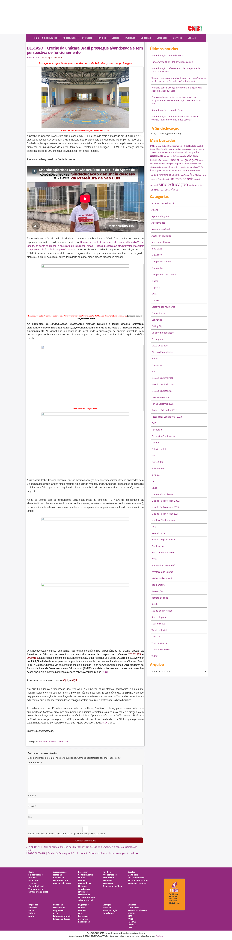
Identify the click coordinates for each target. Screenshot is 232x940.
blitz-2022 (157, 248)
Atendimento (110, 874)
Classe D (156, 280)
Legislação (83, 904)
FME (154, 423)
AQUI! (105, 672)
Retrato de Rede (136, 877)
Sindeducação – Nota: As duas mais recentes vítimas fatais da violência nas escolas (175, 118)
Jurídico (156, 474)
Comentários (63, 741)
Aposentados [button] (70, 37)
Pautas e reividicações (163, 552)
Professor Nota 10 (137, 883)
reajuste (153, 179)
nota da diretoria (186, 167)
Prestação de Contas (162, 571)
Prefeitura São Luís (137, 910)
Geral (154, 455)
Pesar (154, 558)
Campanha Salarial (162, 261)
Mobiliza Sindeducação (164, 520)
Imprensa (33, 904)
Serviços (107, 904)
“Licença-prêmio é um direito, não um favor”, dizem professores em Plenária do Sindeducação (179, 79)
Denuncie (133, 874)
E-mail (32, 806)
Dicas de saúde (160, 345)
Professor (83, 872)
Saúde (155, 604)
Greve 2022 (157, 461)
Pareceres (83, 916)
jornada (173, 164)
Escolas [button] (116, 37)
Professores (198, 174)
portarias (83, 919)
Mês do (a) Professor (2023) (166, 500)
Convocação (180, 156)
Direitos (82, 910)
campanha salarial (177, 152)
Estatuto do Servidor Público (86, 896)
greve (182, 160)
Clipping (156, 287)
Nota (154, 526)
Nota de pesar (159, 533)
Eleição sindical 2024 (162, 390)
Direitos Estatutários (162, 352)
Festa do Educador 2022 (164, 410)
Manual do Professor (108, 879)
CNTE (154, 293)
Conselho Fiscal (36, 886)
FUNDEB (132, 921)
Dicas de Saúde (60, 880)
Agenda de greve (160, 216)
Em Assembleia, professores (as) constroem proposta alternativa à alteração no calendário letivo (176, 100)
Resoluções (157, 591)
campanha (162, 152)
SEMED (131, 913)
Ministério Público (158, 167)
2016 (169, 146)
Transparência (159, 642)
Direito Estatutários (84, 882)
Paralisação (158, 546)
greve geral (191, 160)
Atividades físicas (161, 242)
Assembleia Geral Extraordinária (165, 149)
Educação (157, 364)
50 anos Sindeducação (163, 203)
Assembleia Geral (193, 145)
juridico (180, 163)
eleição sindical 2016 (162, 377)
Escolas (155, 160)
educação (192, 155)
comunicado (169, 156)
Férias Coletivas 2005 (163, 403)
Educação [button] (146, 37)
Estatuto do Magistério (59, 909)
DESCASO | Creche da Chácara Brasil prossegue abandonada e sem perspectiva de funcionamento (85, 50)
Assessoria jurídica (187, 149)
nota (176, 167)
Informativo (158, 468)
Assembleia (177, 145)
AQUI (104, 722)
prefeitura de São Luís (169, 174)
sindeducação (116, 18)
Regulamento (159, 584)
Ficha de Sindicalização (110, 909)
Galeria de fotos (160, 449)
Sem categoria (159, 617)
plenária (161, 170)
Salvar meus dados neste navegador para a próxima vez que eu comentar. (67, 833)
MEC (130, 916)
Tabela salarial (159, 630)
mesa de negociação (193, 164)
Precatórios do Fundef (163, 565)
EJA (153, 371)
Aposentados (158, 222)
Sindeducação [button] (50, 37)
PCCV (55, 913)
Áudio (31, 916)
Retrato (166, 179)
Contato (191, 37)
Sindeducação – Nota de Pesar (168, 55)
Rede (160, 179)
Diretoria (33, 880)
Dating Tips (158, 326)
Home (36, 37)
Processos (108, 883)
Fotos (31, 910)
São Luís (160, 189)
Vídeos (174, 189)
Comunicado (158, 313)
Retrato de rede (182, 179)
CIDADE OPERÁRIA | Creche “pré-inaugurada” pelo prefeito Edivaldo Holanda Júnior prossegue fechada (82, 853)
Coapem (156, 300)
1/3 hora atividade (158, 146)
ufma (167, 190)
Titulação (156, 636)
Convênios (157, 319)
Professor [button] (87, 37)
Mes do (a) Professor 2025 (165, 507)
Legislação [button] (162, 37)
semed (154, 185)
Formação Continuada (163, 436)
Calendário (58, 877)
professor (185, 175)
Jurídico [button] (102, 37)
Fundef (174, 160)
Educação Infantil (62, 916)
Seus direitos (158, 623)
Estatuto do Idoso (62, 883)
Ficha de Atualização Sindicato (84, 889)
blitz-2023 (157, 255)
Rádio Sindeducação (162, 578)
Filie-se (81, 877)
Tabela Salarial (85, 900)
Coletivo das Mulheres (163, 306)
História (32, 877)
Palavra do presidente (163, 539)
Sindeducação (33, 57)
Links (154, 487)
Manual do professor (163, 494)
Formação (157, 429)
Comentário (35, 762)
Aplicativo (43, 741)
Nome (32, 795)
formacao (165, 160)
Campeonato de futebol (164, 274)
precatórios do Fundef (177, 170)
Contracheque (85, 874)
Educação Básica (61, 919)
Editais (155, 358)
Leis (154, 481)
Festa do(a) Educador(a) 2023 (167, 416)
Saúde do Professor (162, 610)
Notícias (57, 874)
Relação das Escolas (138, 880)
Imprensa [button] (130, 37)
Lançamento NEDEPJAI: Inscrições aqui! (172, 61)
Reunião (197, 179)
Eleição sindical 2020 (162, 384)
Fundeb (156, 442)
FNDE (130, 919)
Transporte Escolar (161, 649)
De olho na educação (163, 332)
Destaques (52, 741)
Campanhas (158, 267)
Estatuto (32, 883)
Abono (155, 209)
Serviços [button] (177, 37)
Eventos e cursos (160, 397)
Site (30, 817)
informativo (164, 163)
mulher (169, 167)
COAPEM (132, 924)
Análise (159, 935)
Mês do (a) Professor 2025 (165, 513)
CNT (130, 927)
